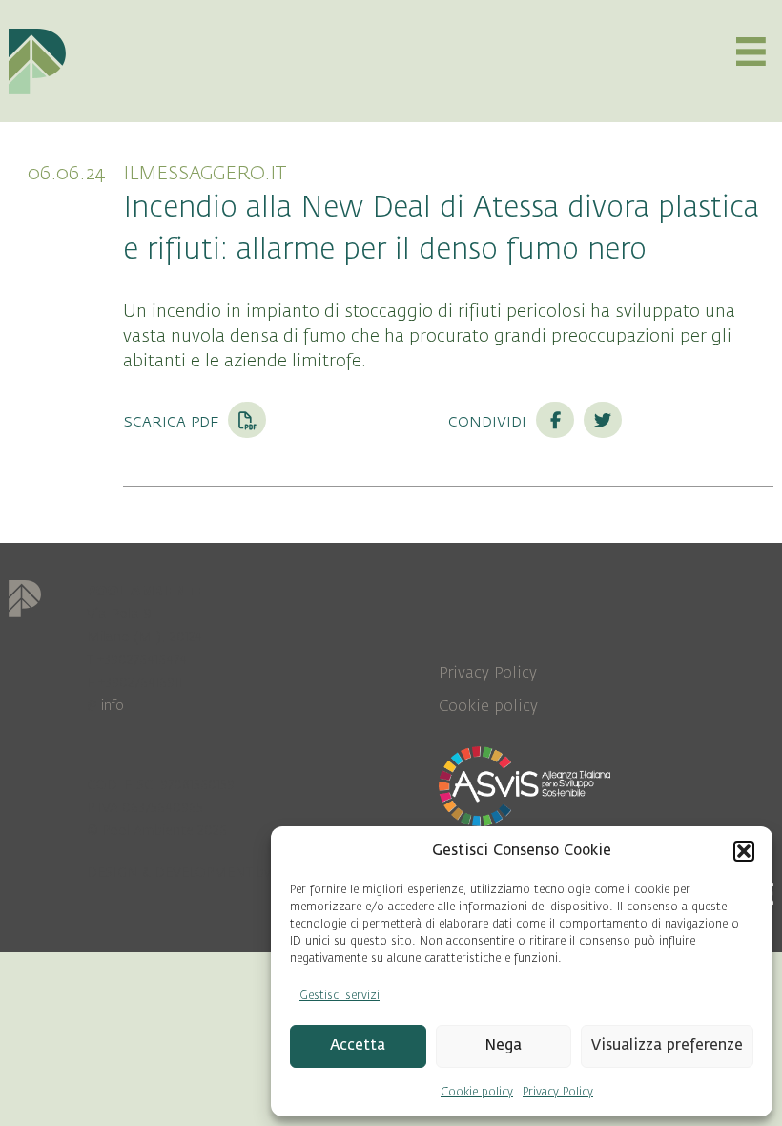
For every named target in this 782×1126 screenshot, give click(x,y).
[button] (743, 851)
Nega (503, 1045)
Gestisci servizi (339, 995)
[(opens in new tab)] (524, 785)
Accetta (357, 1045)
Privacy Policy (558, 1091)
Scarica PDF (173, 420)
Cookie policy (477, 1091)
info (112, 706)
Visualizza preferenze (667, 1045)
